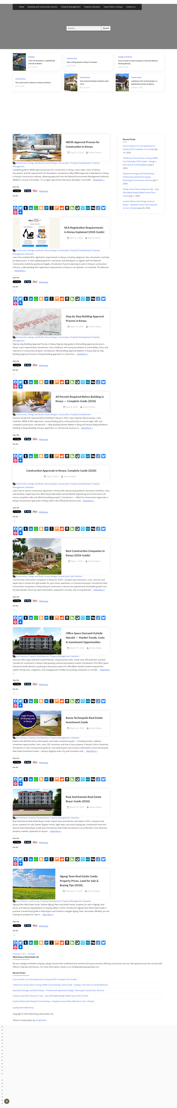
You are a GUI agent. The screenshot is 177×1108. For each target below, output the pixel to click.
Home (21, 7)
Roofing (31, 57)
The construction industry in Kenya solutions (33, 82)
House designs (50, 163)
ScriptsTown (41, 1020)
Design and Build (125, 57)
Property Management (70, 7)
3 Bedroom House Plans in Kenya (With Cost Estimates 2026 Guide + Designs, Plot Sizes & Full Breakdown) (140, 161)
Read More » (98, 180)
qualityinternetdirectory (23, 1007)
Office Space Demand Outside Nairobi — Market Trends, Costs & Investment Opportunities (85, 638)
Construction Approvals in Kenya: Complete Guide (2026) (61, 470)
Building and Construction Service (42, 7)
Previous (16, 953)
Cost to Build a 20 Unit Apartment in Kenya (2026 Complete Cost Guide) (45, 979)
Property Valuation (92, 7)
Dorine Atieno (95, 152)
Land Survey (33, 901)
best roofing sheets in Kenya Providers (82, 62)
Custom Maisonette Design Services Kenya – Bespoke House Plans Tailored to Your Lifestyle (140, 204)
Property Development (80, 163)
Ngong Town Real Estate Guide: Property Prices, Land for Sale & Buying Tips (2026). (79, 881)
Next (33, 953)
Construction (72, 58)
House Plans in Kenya (113, 7)
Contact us (130, 7)
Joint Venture (76, 576)
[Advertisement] (88, 114)
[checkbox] (6, 1101)
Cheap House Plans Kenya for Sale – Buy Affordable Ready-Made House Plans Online (141, 192)
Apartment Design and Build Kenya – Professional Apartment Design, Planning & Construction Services (139, 176)
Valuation (30, 254)
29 (29, 953)
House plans (63, 163)
